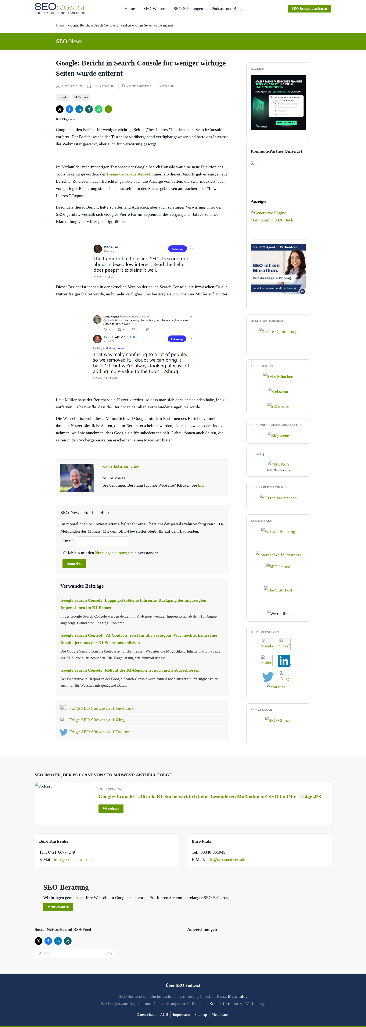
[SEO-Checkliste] (278, 102)
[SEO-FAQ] (278, 464)
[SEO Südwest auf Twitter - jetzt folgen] (270, 676)
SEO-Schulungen (188, 8)
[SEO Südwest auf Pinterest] (269, 660)
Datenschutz (146, 1014)
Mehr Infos (237, 996)
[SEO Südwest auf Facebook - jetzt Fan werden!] (270, 644)
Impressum (181, 1014)
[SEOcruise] (278, 406)
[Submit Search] (110, 954)
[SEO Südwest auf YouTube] (278, 686)
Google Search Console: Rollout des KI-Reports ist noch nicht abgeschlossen (130, 670)
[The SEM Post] (278, 589)
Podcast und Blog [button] (227, 8)
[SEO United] (278, 566)
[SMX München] (278, 376)
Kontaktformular (223, 1003)
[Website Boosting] (278, 531)
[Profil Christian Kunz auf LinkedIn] (287, 660)
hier (201, 485)
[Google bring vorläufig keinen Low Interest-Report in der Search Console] (142, 346)
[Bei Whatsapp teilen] (99, 109)
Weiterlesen (111, 808)
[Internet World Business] (278, 554)
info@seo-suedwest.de (73, 859)
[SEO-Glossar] (278, 720)
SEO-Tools (81, 97)
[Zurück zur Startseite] (60, 8)
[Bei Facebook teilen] (69, 109)
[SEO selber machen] (278, 497)
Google (62, 97)
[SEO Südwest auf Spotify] (287, 644)
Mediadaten (221, 1014)
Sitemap (200, 1014)
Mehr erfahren (58, 907)
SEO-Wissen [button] (154, 8)
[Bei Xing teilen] (89, 109)
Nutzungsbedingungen (114, 552)
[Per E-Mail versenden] (108, 109)
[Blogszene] (278, 435)
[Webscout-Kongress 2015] (278, 390)
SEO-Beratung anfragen (309, 8)
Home (130, 8)
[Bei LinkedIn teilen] (79, 109)
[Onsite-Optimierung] (278, 331)
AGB (164, 1014)
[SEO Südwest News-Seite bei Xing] (287, 676)
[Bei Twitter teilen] (60, 109)
